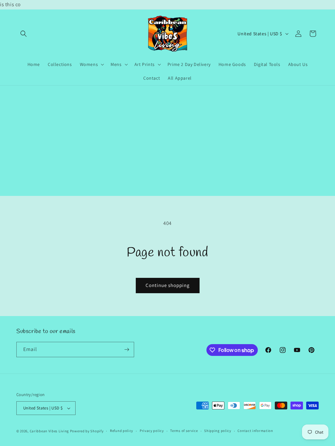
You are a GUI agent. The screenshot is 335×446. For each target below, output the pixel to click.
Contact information (255, 430)
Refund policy (121, 430)
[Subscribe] (126, 349)
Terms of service (184, 430)
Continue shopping (168, 285)
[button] (23, 33)
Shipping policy (217, 430)
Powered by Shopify (87, 431)
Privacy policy (152, 430)
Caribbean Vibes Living (49, 431)
